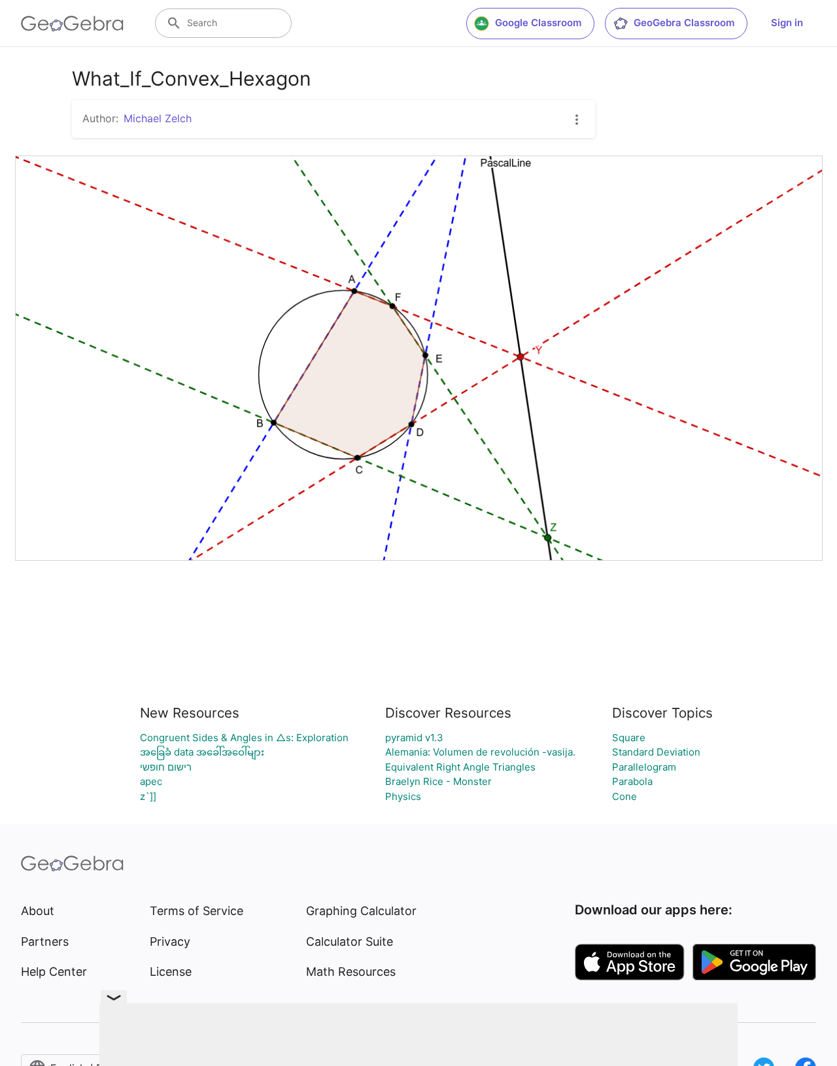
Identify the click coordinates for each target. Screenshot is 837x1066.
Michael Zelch (158, 118)
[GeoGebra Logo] (72, 23)
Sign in (787, 22)
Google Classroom (538, 22)
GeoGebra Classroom (684, 22)
